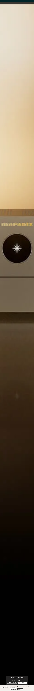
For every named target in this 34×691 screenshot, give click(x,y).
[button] (31, 3)
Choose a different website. (17, 680)
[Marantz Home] (17, 3)
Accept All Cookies (20, 689)
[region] (17, 688)
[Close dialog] (27, 677)
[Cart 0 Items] (33, 3)
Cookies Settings (13, 689)
